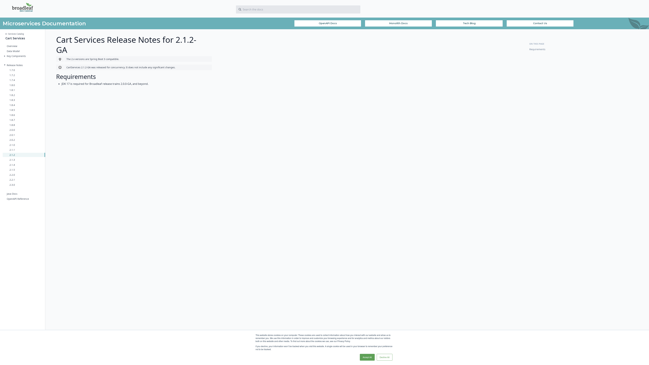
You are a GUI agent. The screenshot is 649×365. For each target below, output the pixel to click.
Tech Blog (469, 23)
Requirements (537, 49)
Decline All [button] (385, 357)
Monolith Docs (398, 23)
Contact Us (540, 23)
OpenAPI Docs (328, 23)
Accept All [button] (367, 357)
